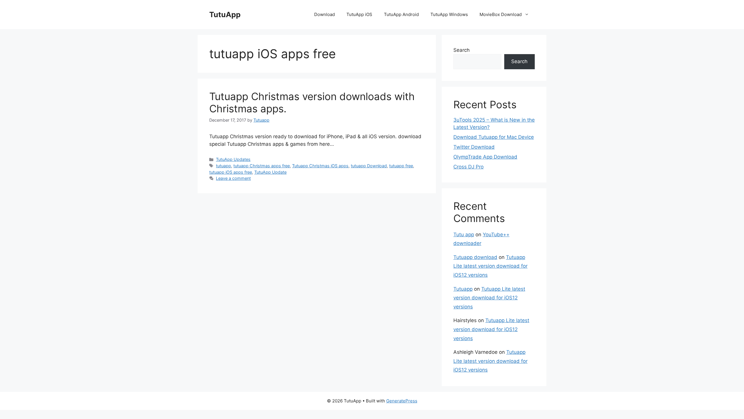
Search (461, 50)
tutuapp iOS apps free (230, 172)
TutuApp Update (270, 172)
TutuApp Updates (233, 159)
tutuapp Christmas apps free (261, 165)
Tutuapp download (475, 257)
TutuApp (225, 14)
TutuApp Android (401, 14)
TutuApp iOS (359, 14)
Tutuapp (463, 289)
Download (324, 14)
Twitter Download (474, 147)
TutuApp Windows (449, 14)
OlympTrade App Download (485, 157)
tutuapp (223, 165)
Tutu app (463, 234)
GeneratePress (401, 401)
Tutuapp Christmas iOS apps (320, 165)
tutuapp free (401, 165)
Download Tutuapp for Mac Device (493, 137)
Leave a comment (233, 178)
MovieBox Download (501, 14)
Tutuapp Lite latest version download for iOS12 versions (490, 266)
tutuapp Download (369, 165)
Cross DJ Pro (468, 167)
